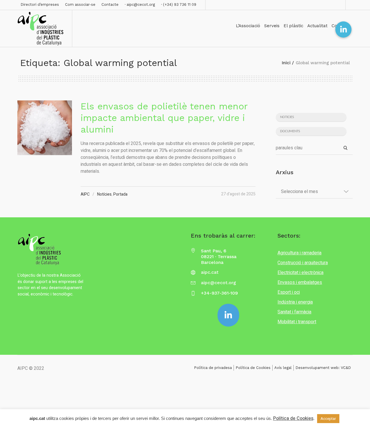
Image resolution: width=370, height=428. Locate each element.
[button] (343, 29)
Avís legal (283, 367)
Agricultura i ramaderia (299, 252)
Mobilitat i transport (297, 321)
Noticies (287, 117)
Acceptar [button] (328, 418)
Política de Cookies (253, 367)
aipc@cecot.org (218, 282)
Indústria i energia (295, 302)
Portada (120, 194)
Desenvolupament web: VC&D (323, 367)
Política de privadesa (213, 367)
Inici (286, 62)
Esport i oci (289, 292)
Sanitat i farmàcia (294, 311)
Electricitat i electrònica (300, 272)
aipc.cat (210, 272)
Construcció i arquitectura (303, 262)
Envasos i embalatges (300, 282)
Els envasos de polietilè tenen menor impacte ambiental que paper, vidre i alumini (164, 118)
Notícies (104, 194)
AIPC (85, 194)
